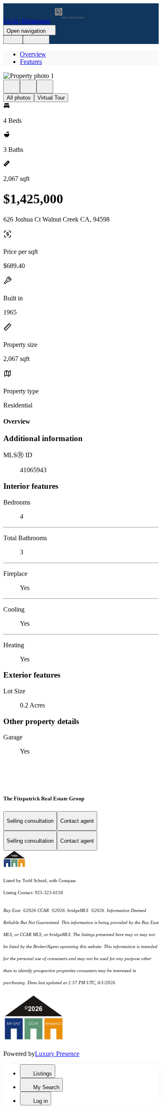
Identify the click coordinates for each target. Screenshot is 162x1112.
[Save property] (28, 86)
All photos (19, 98)
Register (36, 40)
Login (13, 40)
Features (31, 61)
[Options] (11, 86)
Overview (33, 54)
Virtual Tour (51, 98)
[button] (81, 76)
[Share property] (45, 86)
